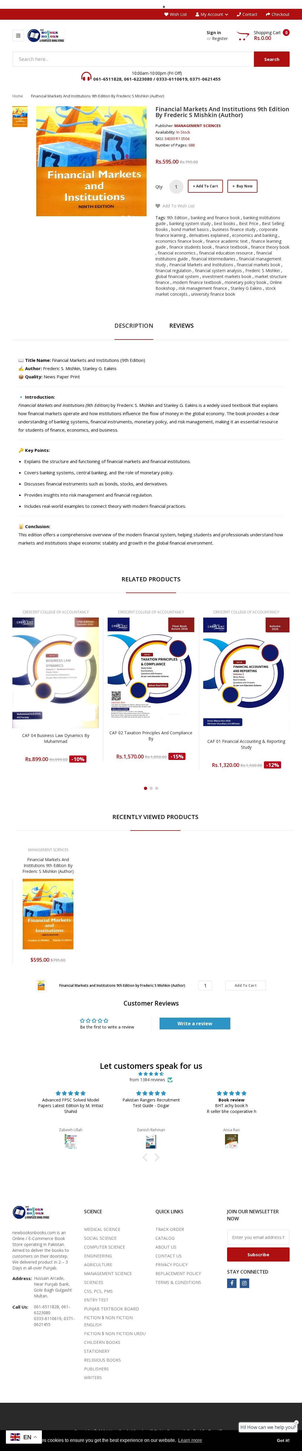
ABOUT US (165, 1247)
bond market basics (190, 229)
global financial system (177, 276)
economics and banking (254, 235)
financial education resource (226, 253)
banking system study (190, 223)
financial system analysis (218, 270)
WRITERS (93, 1377)
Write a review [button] (195, 1023)
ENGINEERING (98, 1256)
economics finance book (178, 241)
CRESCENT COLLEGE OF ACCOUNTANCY (56, 612)
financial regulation (173, 270)
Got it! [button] (283, 1440)
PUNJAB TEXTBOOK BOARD (111, 1309)
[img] (151, 1074)
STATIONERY (96, 1351)
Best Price (248, 223)
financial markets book (258, 264)
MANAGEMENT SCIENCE (108, 1273)
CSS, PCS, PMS (98, 1291)
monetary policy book (245, 282)
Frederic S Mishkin (262, 270)
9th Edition (177, 217)
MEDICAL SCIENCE (102, 1229)
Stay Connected (247, 1272)
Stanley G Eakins (246, 288)
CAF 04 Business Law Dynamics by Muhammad (55, 738)
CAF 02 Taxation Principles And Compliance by (150, 735)
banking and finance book (215, 217)
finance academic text (227, 241)
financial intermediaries (213, 259)
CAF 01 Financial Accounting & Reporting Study (246, 744)
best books (224, 223)
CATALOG (165, 1238)
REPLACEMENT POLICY (178, 1273)
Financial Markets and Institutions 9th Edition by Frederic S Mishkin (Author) (48, 865)
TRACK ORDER (169, 1229)
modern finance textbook (197, 282)
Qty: (159, 186)
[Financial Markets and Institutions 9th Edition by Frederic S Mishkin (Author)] (41, 985)
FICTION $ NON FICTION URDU (115, 1333)
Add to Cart (207, 186)
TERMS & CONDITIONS (178, 1282)
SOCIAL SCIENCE (100, 1238)
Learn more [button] (190, 1440)
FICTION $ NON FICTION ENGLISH (108, 1321)
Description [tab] (133, 326)
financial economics (177, 253)
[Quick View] (79, 687)
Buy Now (244, 186)
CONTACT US (168, 1256)
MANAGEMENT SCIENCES (197, 125)
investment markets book (226, 276)
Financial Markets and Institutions (201, 264)
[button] (146, 1157)
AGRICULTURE (98, 1264)
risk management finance (203, 288)
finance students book (190, 247)
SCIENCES (93, 1282)
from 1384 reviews (147, 1079)
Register (220, 38)
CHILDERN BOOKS (102, 1342)
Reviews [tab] (181, 326)
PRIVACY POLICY (171, 1264)
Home (17, 96)
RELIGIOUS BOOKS (102, 1360)
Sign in (214, 32)
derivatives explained (209, 235)
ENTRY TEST (96, 1300)
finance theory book (270, 247)
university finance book (213, 294)
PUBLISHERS (96, 1369)
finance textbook (231, 247)
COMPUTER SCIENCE (104, 1247)
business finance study (233, 229)
